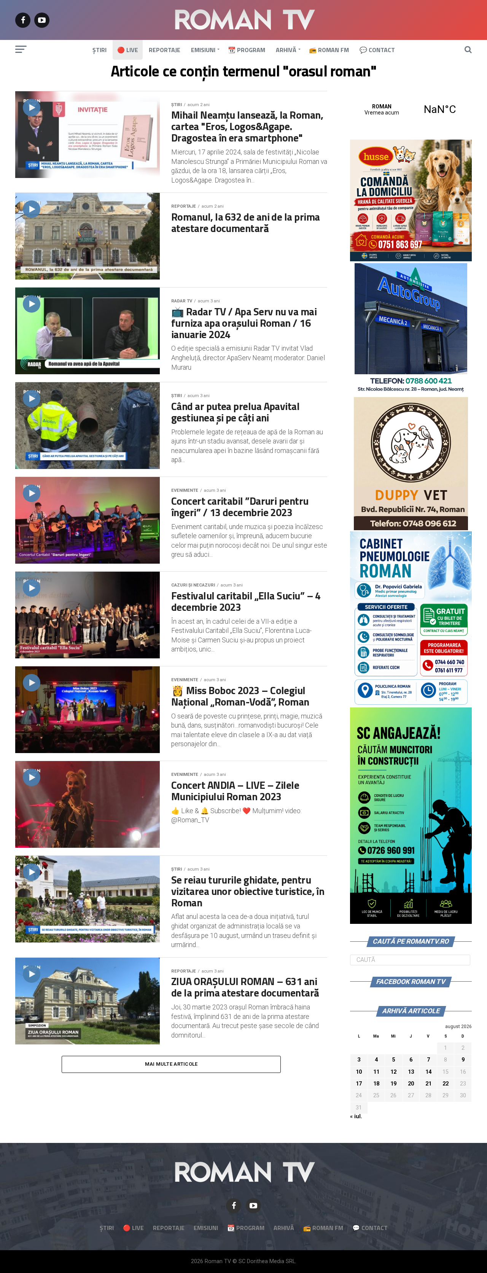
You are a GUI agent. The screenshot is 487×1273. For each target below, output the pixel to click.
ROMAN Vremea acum (411, 109)
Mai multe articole (171, 1064)
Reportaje (164, 49)
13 (411, 1072)
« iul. (356, 1116)
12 (393, 1072)
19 (393, 1084)
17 (359, 1084)
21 (428, 1084)
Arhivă (286, 49)
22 (445, 1084)
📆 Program (246, 49)
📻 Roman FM (329, 49)
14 (428, 1072)
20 (411, 1084)
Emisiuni (203, 49)
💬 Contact (377, 49)
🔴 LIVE (127, 49)
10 (359, 1072)
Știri (99, 49)
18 (376, 1084)
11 (376, 1072)
